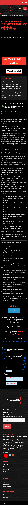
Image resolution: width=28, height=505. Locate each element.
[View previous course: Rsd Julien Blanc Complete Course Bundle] (4, 353)
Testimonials (6, 474)
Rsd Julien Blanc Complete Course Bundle (15, 350)
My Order (5, 482)
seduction (6, 13)
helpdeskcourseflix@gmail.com (14, 341)
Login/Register (7, 486)
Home (1, 13)
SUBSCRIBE (7, 426)
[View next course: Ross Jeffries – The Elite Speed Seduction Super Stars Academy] (23, 362)
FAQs (4, 467)
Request (5, 497)
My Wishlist (6, 484)
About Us (5, 464)
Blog (4, 471)
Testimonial (14, 71)
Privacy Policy (7, 494)
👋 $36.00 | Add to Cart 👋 (14, 61)
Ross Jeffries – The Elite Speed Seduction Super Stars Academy (13, 357)
